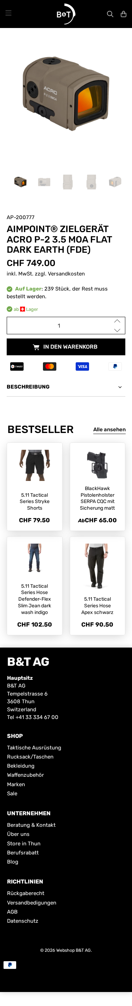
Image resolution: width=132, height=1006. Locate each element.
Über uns (18, 834)
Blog (12, 862)
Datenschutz (22, 921)
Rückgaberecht (25, 893)
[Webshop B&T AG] (66, 14)
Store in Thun (23, 843)
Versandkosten (66, 274)
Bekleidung (20, 766)
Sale (12, 793)
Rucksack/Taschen (30, 757)
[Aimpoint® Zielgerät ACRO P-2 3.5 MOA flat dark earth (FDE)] (66, 94)
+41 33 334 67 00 (36, 717)
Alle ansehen (109, 429)
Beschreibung (28, 387)
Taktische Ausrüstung (34, 748)
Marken (16, 784)
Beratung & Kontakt (31, 825)
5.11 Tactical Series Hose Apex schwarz (97, 605)
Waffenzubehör (25, 775)
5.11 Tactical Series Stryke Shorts (35, 501)
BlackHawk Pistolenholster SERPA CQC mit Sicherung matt (97, 498)
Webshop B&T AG (73, 950)
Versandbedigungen (31, 903)
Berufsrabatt (23, 853)
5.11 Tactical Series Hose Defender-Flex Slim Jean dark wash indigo (34, 599)
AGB (12, 912)
